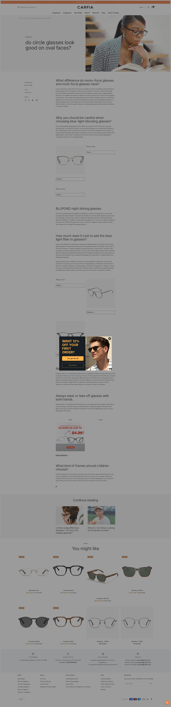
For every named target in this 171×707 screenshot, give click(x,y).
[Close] (109, 338)
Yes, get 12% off (72, 358)
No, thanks (73, 365)
